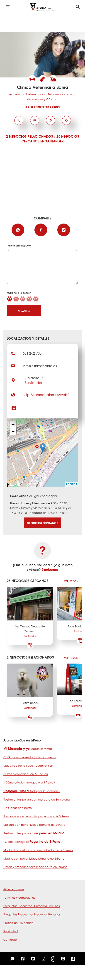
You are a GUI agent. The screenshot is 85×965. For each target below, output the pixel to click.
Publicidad (10, 931)
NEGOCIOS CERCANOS (42, 523)
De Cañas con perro (17, 808)
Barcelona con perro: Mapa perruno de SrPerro (36, 816)
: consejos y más (27, 749)
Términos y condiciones (19, 897)
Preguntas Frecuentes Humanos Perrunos (31, 906)
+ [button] (13, 424)
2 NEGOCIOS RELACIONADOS (29, 136)
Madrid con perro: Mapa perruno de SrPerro (33, 858)
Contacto (10, 940)
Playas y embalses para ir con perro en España (35, 867)
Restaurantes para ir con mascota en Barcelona (36, 799)
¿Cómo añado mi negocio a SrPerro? (29, 782)
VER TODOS (71, 581)
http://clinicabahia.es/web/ (46, 394)
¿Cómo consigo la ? (32, 842)
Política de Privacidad (18, 923)
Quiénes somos (13, 889)
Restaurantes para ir (33, 833)
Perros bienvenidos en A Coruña (25, 774)
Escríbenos (50, 569)
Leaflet (71, 484)
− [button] (13, 431)
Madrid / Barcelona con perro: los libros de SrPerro (38, 850)
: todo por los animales (31, 791)
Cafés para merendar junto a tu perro (29, 757)
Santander (33, 382)
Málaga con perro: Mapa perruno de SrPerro (34, 825)
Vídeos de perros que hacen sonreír (28, 766)
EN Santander (51, 141)
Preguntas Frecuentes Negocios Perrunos (31, 914)
